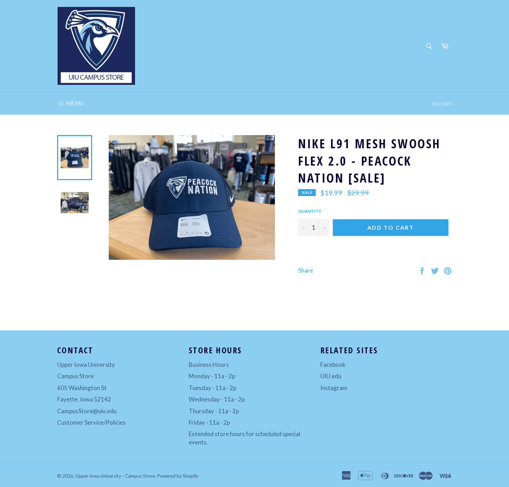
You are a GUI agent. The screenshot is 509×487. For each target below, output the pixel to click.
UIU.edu (330, 376)
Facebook (333, 364)
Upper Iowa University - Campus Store (115, 476)
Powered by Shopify (177, 476)
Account (442, 103)
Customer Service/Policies (91, 422)
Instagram (333, 387)
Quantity (309, 211)
